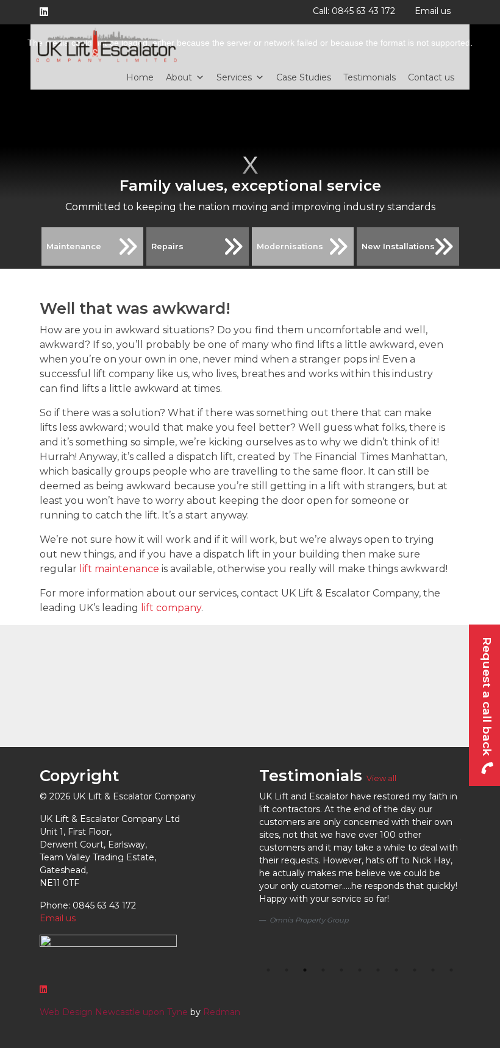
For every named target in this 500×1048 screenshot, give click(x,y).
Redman (221, 1012)
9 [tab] (415, 970)
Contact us (431, 77)
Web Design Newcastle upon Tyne (114, 1012)
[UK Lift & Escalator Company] (106, 44)
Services (234, 77)
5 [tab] (341, 970)
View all (381, 778)
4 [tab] (323, 970)
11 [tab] (451, 970)
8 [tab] (396, 970)
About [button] (179, 77)
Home (140, 77)
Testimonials (369, 77)
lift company (171, 608)
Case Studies (303, 77)
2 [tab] (286, 970)
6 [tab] (360, 970)
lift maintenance (119, 569)
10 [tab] (433, 970)
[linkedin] (46, 12)
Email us (433, 10)
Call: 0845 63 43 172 (354, 10)
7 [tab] (378, 970)
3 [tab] (305, 970)
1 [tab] (268, 970)
